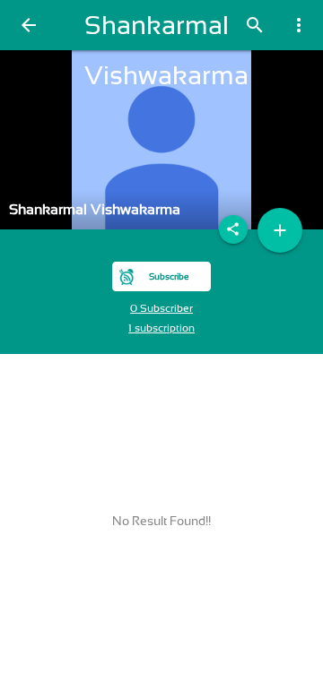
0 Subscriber (161, 308)
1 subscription (161, 328)
